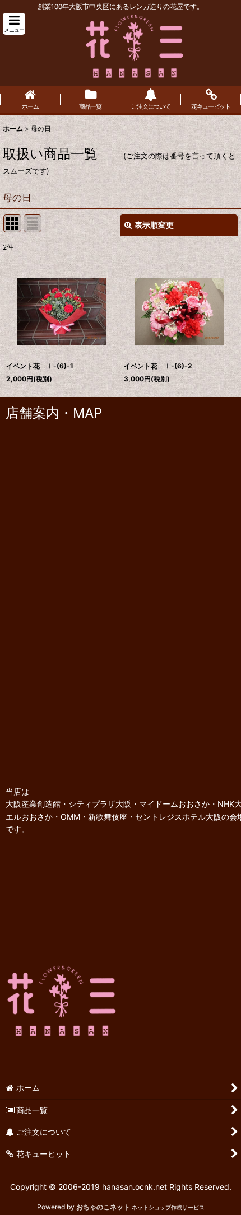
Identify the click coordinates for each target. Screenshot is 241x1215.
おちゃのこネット (103, 1207)
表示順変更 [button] (154, 225)
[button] (14, 24)
